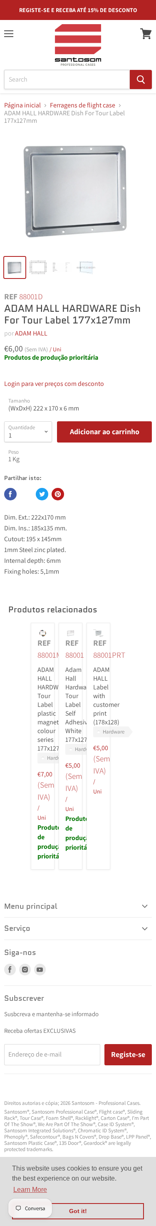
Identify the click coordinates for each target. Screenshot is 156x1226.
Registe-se (128, 1054)
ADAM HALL (31, 333)
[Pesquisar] (141, 79)
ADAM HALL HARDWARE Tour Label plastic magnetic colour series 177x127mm (53, 709)
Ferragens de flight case (82, 105)
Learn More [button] (30, 1189)
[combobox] (67, 79)
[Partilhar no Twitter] (42, 494)
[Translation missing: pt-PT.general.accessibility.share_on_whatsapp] (26, 494)
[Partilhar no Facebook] (10, 494)
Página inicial (22, 105)
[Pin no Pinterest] (58, 494)
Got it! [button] (78, 1211)
